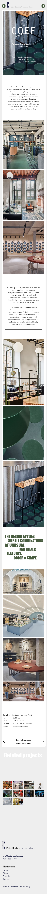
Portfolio (6, 876)
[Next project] (42, 741)
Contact (6, 879)
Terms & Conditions (10, 886)
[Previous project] (6, 741)
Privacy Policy (25, 886)
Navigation (9, 866)
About (5, 873)
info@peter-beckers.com (13, 856)
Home (5, 870)
